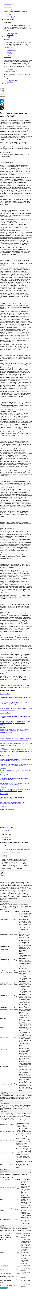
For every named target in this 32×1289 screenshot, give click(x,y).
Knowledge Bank (12, 80)
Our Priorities (11, 16)
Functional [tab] (3, 1092)
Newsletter (10, 82)
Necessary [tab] (3, 899)
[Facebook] (16, 104)
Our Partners (10, 17)
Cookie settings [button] (6, 868)
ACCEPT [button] (19, 868)
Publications (7, 57)
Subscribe (3, 856)
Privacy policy (8, 839)
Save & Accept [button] (4, 1288)
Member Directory (12, 33)
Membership (7, 19)
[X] (16, 108)
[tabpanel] (16, 997)
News (8, 79)
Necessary (5, 901)
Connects (9, 52)
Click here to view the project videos (10, 685)
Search (2, 90)
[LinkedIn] (16, 101)
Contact (6, 83)
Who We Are (7, 4)
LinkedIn (6, 830)
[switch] (1, 1093)
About (9, 14)
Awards (9, 55)
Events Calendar (11, 50)
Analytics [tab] (2, 1110)
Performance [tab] (3, 1102)
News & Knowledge (10, 71)
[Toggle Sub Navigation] (12, 4)
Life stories (10, 69)
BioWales (10, 53)
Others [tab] (2, 1225)
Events (6, 36)
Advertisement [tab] (4, 1169)
